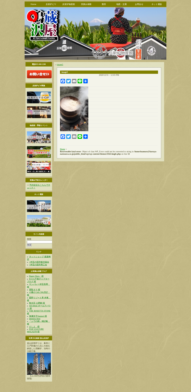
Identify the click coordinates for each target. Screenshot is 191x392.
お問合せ (139, 4)
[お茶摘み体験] (39, 157)
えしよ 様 (34, 326)
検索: (29, 239)
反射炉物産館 (68, 4)
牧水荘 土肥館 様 (37, 303)
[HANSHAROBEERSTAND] (39, 117)
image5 (60, 65)
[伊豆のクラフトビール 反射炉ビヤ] (39, 103)
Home (33, 4)
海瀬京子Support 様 (38, 316)
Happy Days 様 (36, 276)
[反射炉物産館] (39, 142)
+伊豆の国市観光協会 (39, 262)
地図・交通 (121, 4)
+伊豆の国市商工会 (38, 265)
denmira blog (34, 319)
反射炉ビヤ (51, 4)
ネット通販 (156, 4)
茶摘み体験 (86, 4)
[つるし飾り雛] (39, 172)
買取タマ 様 (34, 290)
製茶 (104, 4)
